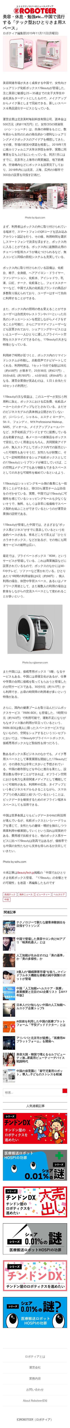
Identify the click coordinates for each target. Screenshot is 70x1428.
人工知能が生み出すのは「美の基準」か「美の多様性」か (41, 957)
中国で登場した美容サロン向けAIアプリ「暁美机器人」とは (40, 940)
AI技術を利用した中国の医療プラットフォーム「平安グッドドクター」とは (41, 1023)
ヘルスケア (59, 894)
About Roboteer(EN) (35, 1400)
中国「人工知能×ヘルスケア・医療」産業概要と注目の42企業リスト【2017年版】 (41, 992)
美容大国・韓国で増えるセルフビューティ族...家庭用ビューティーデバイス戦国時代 (41, 1058)
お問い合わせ (35, 1389)
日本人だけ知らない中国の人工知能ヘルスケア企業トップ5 (41, 1006)
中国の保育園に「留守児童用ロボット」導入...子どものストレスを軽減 (39, 1072)
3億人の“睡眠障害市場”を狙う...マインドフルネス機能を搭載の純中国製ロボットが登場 (41, 975)
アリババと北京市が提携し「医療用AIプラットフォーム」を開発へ (40, 1039)
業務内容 (35, 1378)
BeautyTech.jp (25, 872)
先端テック (9, 894)
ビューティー (43, 894)
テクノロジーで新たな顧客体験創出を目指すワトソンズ (41, 924)
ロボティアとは (35, 1356)
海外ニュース (26, 894)
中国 (6, 899)
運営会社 (35, 1367)
